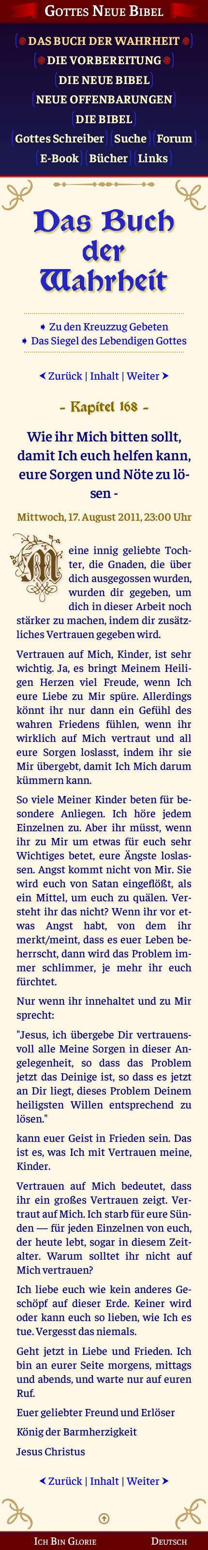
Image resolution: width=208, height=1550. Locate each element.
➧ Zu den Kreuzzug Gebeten (104, 326)
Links (153, 157)
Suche (130, 137)
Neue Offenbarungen (104, 98)
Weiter (148, 375)
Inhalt (104, 375)
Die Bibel (103, 118)
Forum (175, 137)
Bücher (108, 157)
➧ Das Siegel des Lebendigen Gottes (104, 340)
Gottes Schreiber (59, 137)
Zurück (60, 375)
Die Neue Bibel (104, 78)
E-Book (59, 157)
